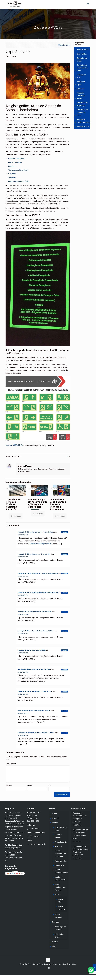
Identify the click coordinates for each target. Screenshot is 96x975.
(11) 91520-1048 (33, 836)
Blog (54, 946)
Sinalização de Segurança (82, 104)
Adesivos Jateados (58, 915)
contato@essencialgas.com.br (40, 544)
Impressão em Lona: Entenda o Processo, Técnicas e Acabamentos (58, 504)
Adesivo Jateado (83, 50)
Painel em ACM (60, 861)
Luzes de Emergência (16, 159)
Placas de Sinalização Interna (81, 96)
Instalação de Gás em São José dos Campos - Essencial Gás (38, 573)
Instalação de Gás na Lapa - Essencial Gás (32, 650)
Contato (55, 942)
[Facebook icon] (47, 968)
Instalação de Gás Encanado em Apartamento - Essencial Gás (38, 592)
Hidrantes (12, 174)
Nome (9, 785)
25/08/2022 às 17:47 (23, 694)
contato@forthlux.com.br (36, 844)
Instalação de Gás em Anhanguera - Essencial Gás (34, 691)
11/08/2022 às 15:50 (23, 633)
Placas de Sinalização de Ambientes (60, 853)
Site (49, 785)
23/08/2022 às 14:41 (23, 672)
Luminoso (80, 89)
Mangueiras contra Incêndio (18, 181)
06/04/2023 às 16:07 (23, 713)
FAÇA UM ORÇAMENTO (14, 445)
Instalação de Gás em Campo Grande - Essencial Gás (35, 532)
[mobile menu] (88, 4)
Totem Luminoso (61, 908)
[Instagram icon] (49, 968)
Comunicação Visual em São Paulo (82, 68)
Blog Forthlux (82, 54)
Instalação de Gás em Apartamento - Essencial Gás (34, 612)
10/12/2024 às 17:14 (23, 735)
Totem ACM (60, 900)
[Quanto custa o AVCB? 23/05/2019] (94, 967)
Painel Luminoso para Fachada (60, 887)
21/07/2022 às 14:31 (23, 535)
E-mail (30, 785)
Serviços (55, 922)
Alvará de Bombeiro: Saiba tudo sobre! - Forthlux (34, 669)
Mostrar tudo (64, 45)
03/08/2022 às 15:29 (23, 595)
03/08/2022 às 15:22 (23, 576)
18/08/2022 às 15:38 (23, 653)
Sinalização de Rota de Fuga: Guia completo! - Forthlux (36, 732)
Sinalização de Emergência (18, 170)
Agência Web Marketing (67, 964)
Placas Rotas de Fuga (61, 828)
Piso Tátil (58, 846)
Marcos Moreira (25, 466)
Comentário (11, 764)
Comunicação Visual (82, 59)
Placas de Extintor (58, 836)
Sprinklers (12, 177)
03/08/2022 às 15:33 (23, 614)
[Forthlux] (15, 4)
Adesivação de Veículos (60, 928)
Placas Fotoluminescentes (61, 871)
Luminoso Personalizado (60, 878)
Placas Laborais (61, 842)
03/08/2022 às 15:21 (23, 557)
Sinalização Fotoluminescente (83, 120)
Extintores (12, 166)
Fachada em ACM (81, 76)
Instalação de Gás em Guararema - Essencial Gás (34, 554)
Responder (64, 532)
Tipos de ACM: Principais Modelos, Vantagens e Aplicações (13, 504)
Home (54, 814)
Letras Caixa (59, 865)
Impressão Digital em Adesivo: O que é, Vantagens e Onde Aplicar (37, 503)
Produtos (55, 823)
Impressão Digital (81, 83)
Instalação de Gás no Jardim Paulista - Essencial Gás (35, 631)
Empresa (55, 818)
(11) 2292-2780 (33, 829)
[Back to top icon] (48, 960)
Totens (57, 894)
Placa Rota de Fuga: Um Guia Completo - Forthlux (34, 710)
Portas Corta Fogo (15, 162)
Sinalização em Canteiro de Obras (82, 112)
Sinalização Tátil (83, 126)
